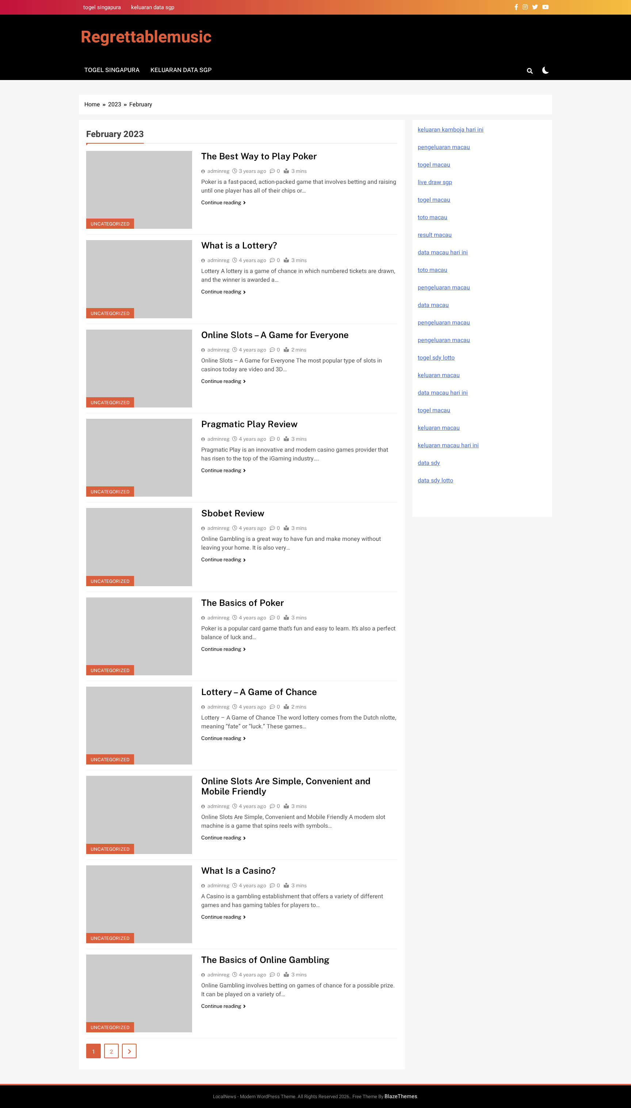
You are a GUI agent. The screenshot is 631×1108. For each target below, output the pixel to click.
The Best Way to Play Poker (259, 156)
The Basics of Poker (242, 602)
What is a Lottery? (239, 245)
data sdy (429, 463)
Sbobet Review (232, 513)
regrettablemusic (146, 37)
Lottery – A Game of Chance (259, 692)
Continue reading (221, 202)
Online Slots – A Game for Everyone (275, 335)
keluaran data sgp (152, 7)
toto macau (432, 217)
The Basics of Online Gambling (265, 960)
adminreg (218, 171)
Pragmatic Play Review (249, 424)
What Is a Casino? (238, 870)
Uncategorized (110, 224)
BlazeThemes (401, 1096)
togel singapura (102, 7)
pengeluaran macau (444, 322)
